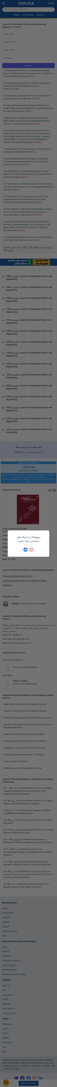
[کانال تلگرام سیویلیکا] (25, 549)
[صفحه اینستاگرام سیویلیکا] (31, 549)
